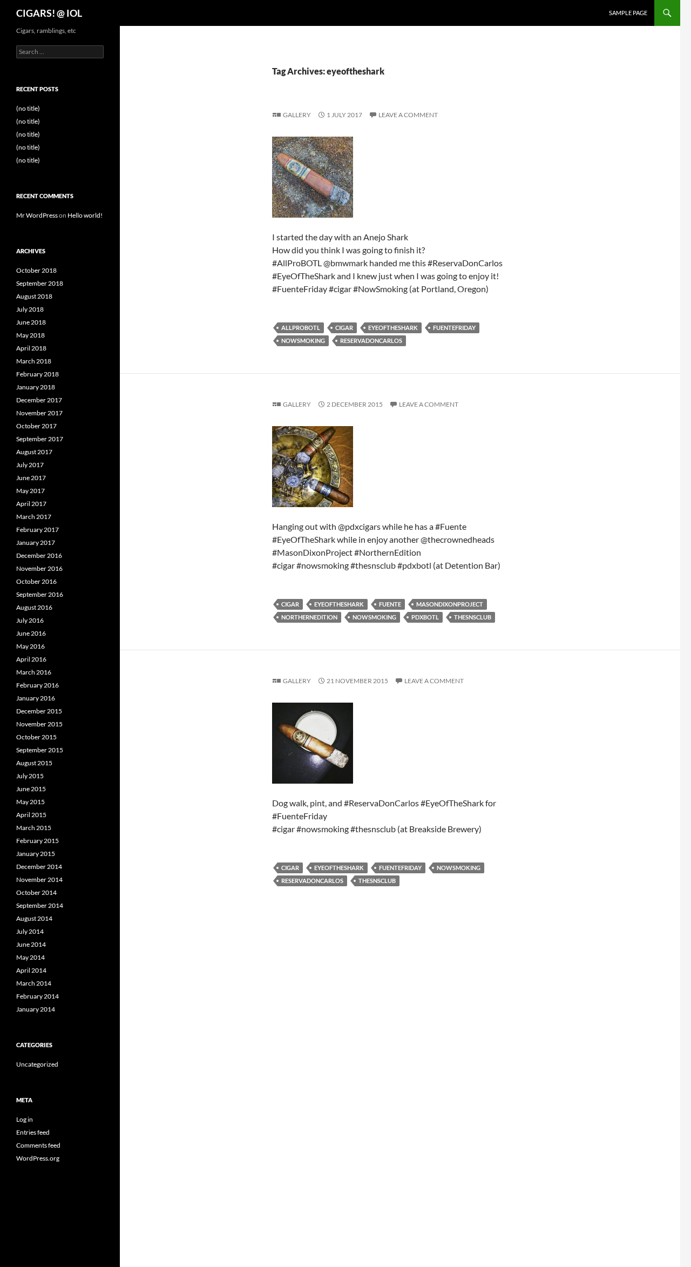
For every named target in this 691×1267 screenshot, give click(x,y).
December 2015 (39, 711)
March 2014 (33, 983)
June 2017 (31, 478)
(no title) (28, 108)
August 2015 (34, 763)
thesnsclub (472, 617)
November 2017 (39, 413)
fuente (390, 604)
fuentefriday (454, 327)
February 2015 (37, 841)
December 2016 (39, 555)
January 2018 (35, 387)
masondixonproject (449, 604)
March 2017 (33, 517)
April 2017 (31, 504)
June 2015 (31, 789)
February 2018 (37, 374)
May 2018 (30, 335)
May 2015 (30, 802)
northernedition (309, 617)
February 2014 (37, 996)
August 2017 (34, 452)
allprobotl (300, 327)
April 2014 (31, 970)
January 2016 (35, 698)
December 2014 (39, 866)
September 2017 (39, 439)
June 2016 (31, 633)
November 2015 (39, 724)
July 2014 (30, 931)
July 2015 (30, 776)
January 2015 (35, 854)
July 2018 (30, 309)
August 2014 (34, 918)
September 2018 (39, 283)
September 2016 (39, 594)
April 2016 (31, 659)
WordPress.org (37, 1158)
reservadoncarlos (371, 340)
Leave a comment (408, 115)
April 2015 (31, 815)
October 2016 (36, 581)
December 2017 (39, 400)
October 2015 (36, 737)
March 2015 (33, 828)
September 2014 (39, 905)
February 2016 (37, 685)
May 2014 (30, 957)
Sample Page (628, 12)
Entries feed (33, 1132)
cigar (344, 327)
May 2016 (30, 646)
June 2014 (31, 944)
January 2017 (35, 542)
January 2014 (35, 1009)
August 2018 (34, 296)
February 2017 (37, 529)
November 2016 (39, 568)
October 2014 (36, 892)
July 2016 (30, 620)
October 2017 (36, 426)
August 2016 (34, 607)
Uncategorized (37, 1064)
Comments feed (38, 1145)
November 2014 (39, 879)
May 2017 (30, 491)
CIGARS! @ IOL (49, 13)
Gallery (297, 115)
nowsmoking (303, 340)
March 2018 (33, 361)
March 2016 (33, 672)
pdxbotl (425, 617)
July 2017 (30, 465)
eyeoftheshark (393, 327)
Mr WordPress (37, 215)
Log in (24, 1119)
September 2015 (39, 750)
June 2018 (31, 322)
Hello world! (85, 215)
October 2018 (36, 270)
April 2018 (31, 348)
